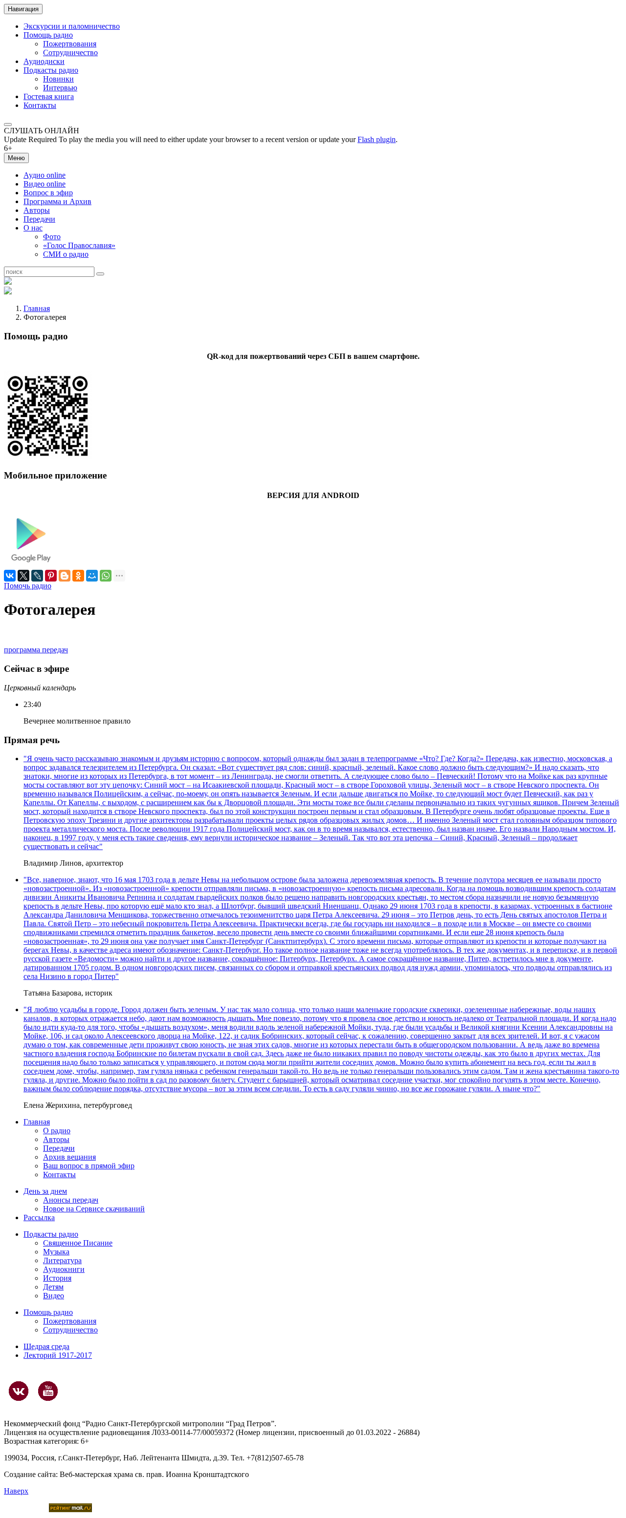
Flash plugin (377, 139)
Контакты (39, 105)
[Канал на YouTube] (48, 1391)
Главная (36, 308)
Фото (52, 236)
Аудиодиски (44, 61)
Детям (53, 1287)
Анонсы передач (70, 1200)
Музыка (56, 1252)
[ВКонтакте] (10, 576)
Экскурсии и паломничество (71, 26)
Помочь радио (27, 586)
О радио (56, 1130)
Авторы (36, 210)
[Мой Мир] (92, 576)
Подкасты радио (50, 70)
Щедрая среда (46, 1346)
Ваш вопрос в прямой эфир (88, 1166)
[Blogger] (64, 576)
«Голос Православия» (79, 245)
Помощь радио (48, 35)
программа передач (36, 649)
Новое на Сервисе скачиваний (94, 1209)
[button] (8, 124)
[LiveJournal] (37, 576)
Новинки (58, 79)
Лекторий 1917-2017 (57, 1355)
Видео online (44, 184)
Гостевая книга (48, 96)
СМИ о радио (66, 254)
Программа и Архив (57, 201)
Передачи (39, 219)
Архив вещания (69, 1157)
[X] (23, 576)
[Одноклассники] (78, 576)
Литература (62, 1260)
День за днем (45, 1191)
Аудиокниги (64, 1269)
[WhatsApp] (106, 576)
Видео (53, 1295)
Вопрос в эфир (48, 192)
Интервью (60, 87)
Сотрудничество (70, 52)
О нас (33, 228)
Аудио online (44, 175)
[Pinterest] (51, 576)
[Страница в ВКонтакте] (18, 1391)
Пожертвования (69, 44)
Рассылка (39, 1217)
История (57, 1278)
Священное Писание (77, 1243)
